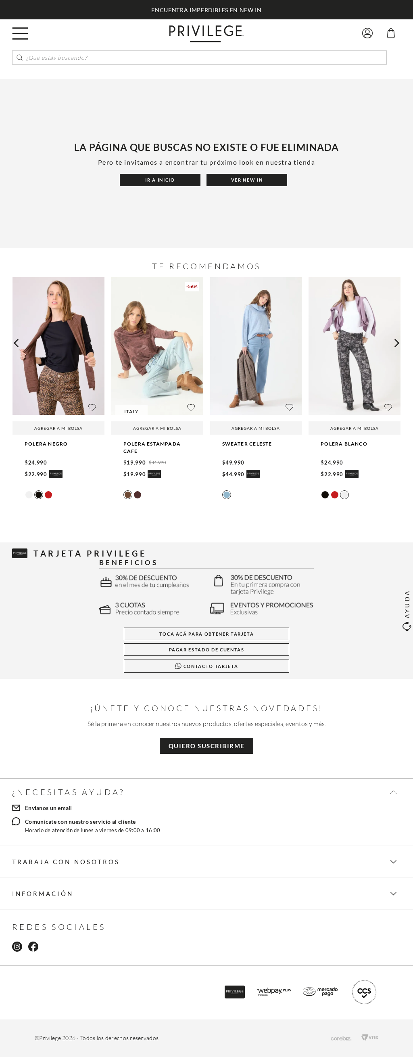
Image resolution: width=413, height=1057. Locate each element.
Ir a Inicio (160, 179)
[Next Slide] (397, 343)
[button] (20, 33)
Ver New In (247, 179)
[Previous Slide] (16, 343)
